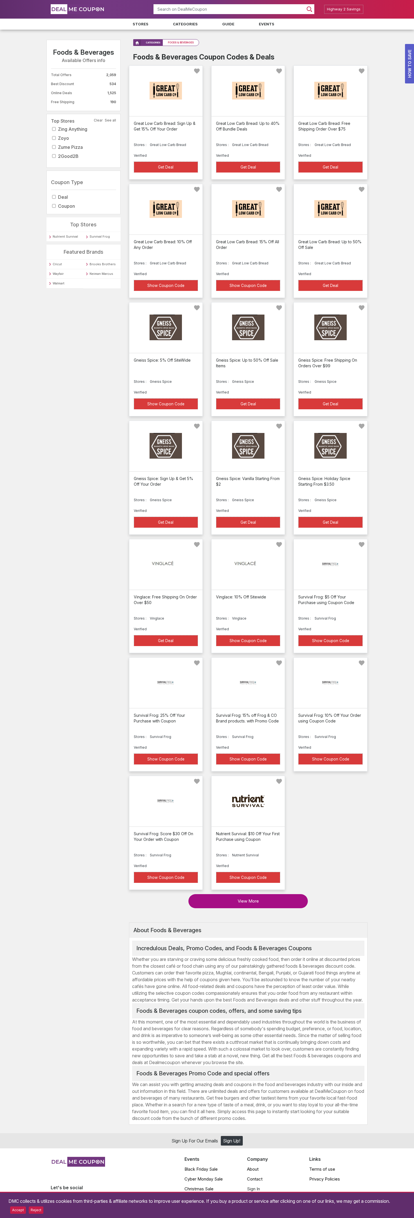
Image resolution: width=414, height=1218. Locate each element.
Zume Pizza (70, 147)
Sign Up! (231, 1141)
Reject (36, 1210)
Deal (63, 197)
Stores (140, 24)
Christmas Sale (198, 1189)
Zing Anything (72, 129)
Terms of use (322, 1169)
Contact (254, 1179)
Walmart (58, 283)
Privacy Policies (324, 1179)
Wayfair (58, 274)
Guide (228, 24)
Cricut (57, 264)
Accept (18, 1210)
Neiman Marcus (101, 274)
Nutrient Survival (65, 236)
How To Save (409, 64)
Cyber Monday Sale (203, 1179)
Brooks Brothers (103, 264)
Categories (185, 24)
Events (266, 24)
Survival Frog (100, 236)
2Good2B (68, 156)
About (253, 1169)
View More (248, 901)
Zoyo (63, 138)
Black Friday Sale (201, 1169)
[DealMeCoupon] (78, 1165)
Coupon (66, 206)
